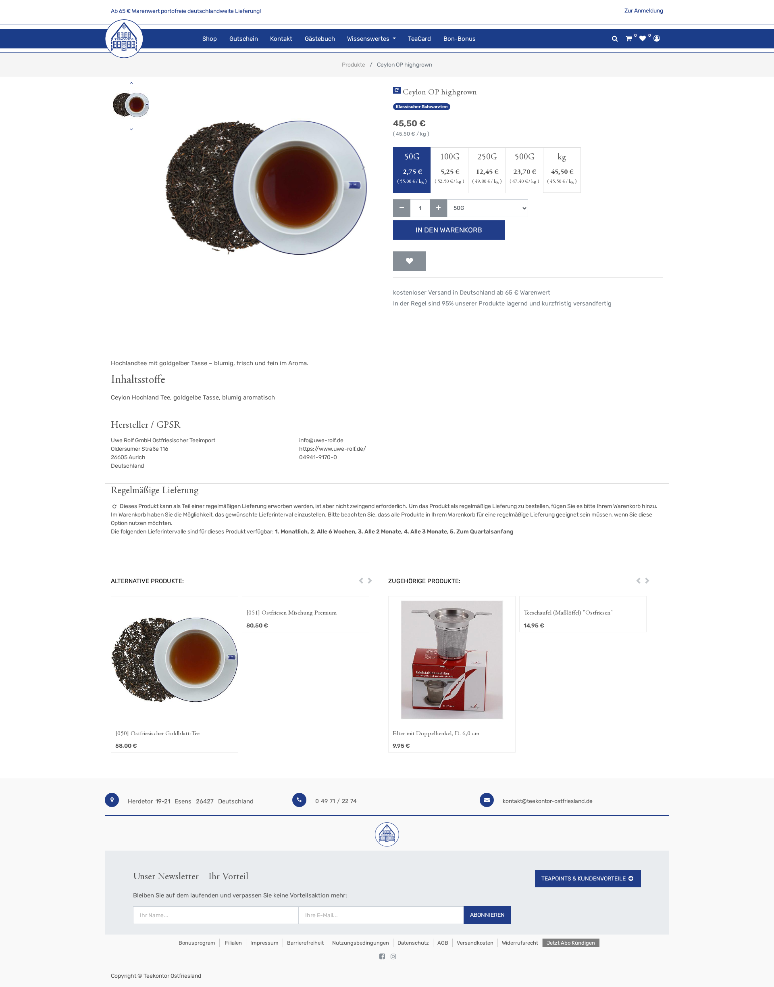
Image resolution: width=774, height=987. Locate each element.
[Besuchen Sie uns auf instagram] (393, 956)
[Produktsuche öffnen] (615, 38)
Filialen (233, 943)
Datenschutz (413, 943)
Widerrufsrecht (520, 943)
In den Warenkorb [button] (449, 230)
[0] (629, 39)
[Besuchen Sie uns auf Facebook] (382, 956)
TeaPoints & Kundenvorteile (583, 878)
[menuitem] (209, 38)
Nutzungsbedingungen (360, 943)
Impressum (264, 943)
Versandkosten (475, 943)
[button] (169, 167)
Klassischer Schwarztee (422, 106)
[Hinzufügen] (438, 208)
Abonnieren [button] (487, 915)
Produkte (353, 64)
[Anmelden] (656, 38)
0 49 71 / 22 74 (336, 801)
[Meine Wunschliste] (642, 39)
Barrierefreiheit (305, 943)
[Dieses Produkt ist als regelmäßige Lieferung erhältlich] (397, 90)
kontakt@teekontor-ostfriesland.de (548, 801)
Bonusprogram (196, 943)
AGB (442, 943)
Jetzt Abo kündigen (571, 943)
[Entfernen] (401, 208)
